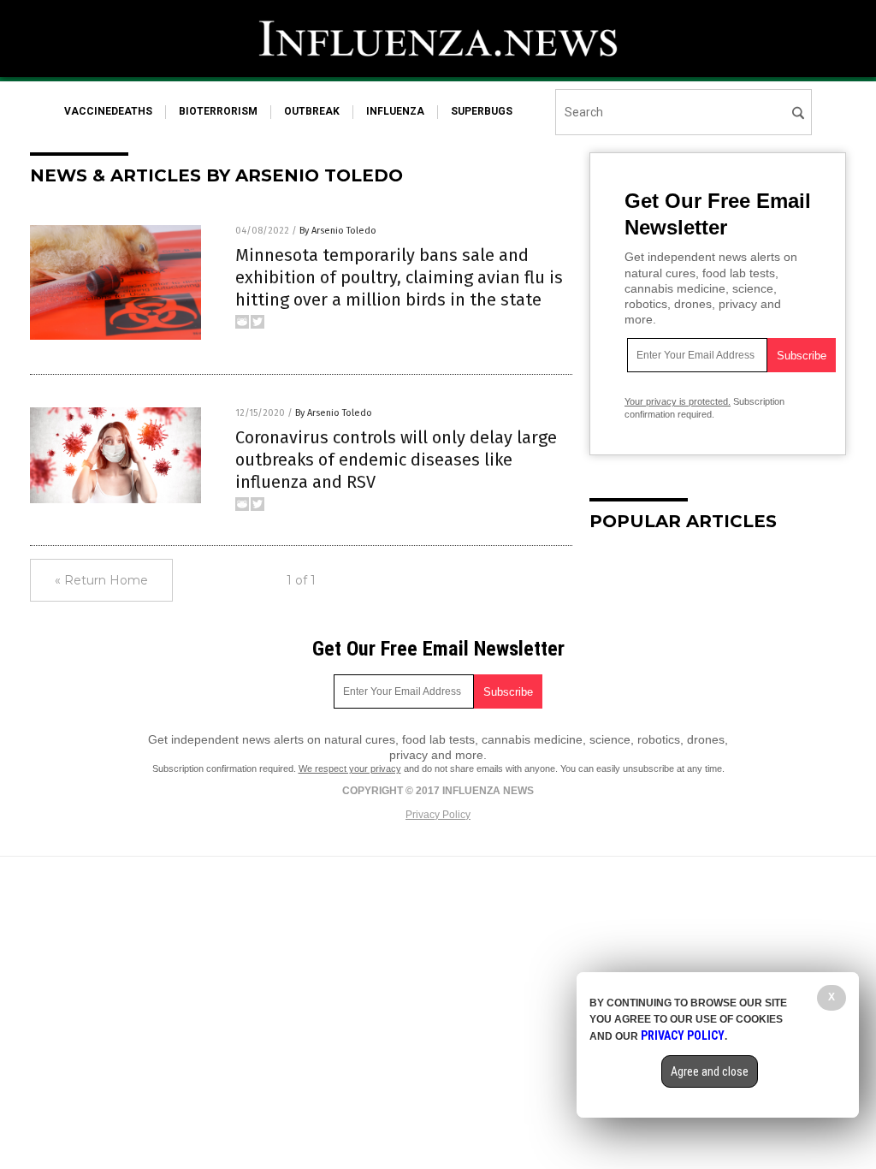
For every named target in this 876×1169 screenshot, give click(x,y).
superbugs (481, 111)
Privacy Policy (438, 815)
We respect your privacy (350, 768)
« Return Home (101, 580)
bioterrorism (218, 111)
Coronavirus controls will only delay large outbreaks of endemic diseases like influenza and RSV (396, 459)
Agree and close (710, 1071)
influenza (395, 111)
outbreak (312, 111)
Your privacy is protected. (677, 401)
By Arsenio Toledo (337, 230)
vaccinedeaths (108, 111)
